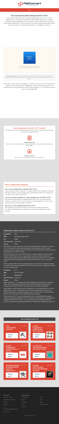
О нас (5, 406)
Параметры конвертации (9, 399)
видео (41, 397)
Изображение (18, 275)
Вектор (23, 399)
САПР (16, 239)
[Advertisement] (16, 37)
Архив (41, 402)
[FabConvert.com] (29, 4)
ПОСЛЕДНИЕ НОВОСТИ (29, 319)
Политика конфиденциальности (11, 409)
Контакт (5, 404)
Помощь (6, 402)
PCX (46, 18)
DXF (42, 18)
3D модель (24, 402)
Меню (29, 10)
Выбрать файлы (29, 57)
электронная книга (44, 404)
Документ (24, 406)
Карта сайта (6, 411)
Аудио (41, 399)
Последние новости (8, 397)
